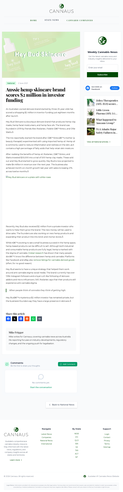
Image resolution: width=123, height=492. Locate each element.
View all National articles (97, 142)
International (46, 444)
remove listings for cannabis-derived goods (53, 260)
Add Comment (69, 364)
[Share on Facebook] (8, 318)
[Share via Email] (39, 318)
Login (107, 434)
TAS (76, 450)
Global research (35, 253)
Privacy (107, 441)
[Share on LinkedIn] (20, 318)
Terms (107, 444)
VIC (76, 437)
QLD (77, 440)
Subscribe (102, 75)
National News (46, 441)
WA (76, 444)
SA (77, 447)
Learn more (15, 460)
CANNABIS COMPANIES (80, 20)
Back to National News (63, 405)
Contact (107, 437)
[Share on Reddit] (27, 318)
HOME (33, 20)
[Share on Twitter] (14, 318)
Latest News (46, 434)
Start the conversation (41, 387)
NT (76, 457)
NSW (76, 434)
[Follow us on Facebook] (85, 476)
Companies (46, 437)
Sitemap (107, 447)
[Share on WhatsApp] (33, 318)
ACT (76, 454)
